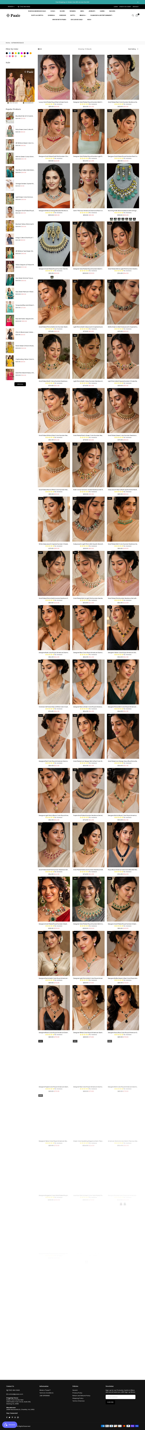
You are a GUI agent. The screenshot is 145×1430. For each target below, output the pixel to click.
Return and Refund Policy (81, 1396)
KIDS (89, 20)
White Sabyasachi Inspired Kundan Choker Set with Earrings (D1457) (54, 544)
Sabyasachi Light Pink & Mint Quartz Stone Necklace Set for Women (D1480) (88, 544)
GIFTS (72, 15)
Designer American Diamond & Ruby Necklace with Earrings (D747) (123, 1311)
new (109, 56)
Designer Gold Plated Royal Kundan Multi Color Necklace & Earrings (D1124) (88, 102)
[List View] (41, 49)
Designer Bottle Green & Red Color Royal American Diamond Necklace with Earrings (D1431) (123, 978)
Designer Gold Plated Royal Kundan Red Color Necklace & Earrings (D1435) (123, 156)
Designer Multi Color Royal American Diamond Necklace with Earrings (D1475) (54, 652)
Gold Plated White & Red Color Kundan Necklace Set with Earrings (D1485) (54, 435)
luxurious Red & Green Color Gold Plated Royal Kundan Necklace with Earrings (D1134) (88, 1195)
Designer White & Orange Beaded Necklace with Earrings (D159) (54, 211)
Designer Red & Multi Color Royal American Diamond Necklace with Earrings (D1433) (54, 978)
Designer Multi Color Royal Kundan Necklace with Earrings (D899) (123, 1253)
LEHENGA (51, 15)
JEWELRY (92, 11)
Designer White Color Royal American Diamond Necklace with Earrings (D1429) (88, 1032)
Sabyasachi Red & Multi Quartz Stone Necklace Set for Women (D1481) (123, 490)
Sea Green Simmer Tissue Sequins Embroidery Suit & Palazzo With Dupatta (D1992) (25, 278)
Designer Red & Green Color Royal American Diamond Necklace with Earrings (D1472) (88, 707)
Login (116, 7)
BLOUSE (112, 11)
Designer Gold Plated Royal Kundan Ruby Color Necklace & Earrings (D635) (54, 1370)
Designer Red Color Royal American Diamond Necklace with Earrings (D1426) (88, 1087)
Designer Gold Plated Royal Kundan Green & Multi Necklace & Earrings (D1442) (54, 924)
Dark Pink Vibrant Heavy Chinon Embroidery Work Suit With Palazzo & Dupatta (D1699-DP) (25, 373)
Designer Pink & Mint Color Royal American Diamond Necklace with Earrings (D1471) (123, 707)
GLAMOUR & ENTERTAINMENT (101, 15)
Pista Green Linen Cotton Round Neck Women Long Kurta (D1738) (25, 129)
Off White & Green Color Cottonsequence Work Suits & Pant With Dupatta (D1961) (25, 143)
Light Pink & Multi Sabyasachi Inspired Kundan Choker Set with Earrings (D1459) (88, 327)
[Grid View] (39, 49)
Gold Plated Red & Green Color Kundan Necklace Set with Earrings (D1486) (88, 435)
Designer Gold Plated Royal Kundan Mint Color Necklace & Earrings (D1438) (88, 924)
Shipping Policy (77, 1398)
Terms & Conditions (46, 1393)
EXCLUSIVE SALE (76, 20)
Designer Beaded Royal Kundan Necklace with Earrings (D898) (88, 1253)
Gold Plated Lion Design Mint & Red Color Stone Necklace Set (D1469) (88, 761)
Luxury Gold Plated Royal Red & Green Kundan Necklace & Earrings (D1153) (54, 102)
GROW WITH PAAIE (59, 20)
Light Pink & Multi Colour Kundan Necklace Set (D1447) (88, 381)
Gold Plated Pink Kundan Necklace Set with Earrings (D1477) (123, 598)
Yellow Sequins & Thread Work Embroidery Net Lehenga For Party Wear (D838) (25, 265)
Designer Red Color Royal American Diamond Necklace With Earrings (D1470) (54, 761)
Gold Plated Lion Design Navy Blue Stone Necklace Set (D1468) (123, 761)
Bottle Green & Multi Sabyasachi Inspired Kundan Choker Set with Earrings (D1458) (123, 327)
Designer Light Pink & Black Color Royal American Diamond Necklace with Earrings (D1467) (54, 815)
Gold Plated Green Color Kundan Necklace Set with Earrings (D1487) (123, 435)
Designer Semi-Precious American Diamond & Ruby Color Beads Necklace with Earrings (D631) (88, 1370)
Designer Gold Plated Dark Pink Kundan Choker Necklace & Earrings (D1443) (54, 156)
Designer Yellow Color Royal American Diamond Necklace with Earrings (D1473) (123, 652)
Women (72, 11)
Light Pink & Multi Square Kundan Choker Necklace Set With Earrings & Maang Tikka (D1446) (123, 381)
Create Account (125, 7)
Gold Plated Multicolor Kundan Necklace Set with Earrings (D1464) (88, 870)
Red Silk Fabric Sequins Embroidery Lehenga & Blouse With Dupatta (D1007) (25, 319)
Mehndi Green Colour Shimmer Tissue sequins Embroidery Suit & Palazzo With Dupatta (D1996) (25, 156)
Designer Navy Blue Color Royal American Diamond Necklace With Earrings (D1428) (123, 1032)
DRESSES (62, 15)
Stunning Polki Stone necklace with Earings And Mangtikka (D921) (123, 211)
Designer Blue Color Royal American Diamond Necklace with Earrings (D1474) (88, 652)
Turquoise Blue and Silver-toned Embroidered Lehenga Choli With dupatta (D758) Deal (25, 305)
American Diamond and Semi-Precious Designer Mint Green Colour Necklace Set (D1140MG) (123, 1141)
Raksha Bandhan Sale (37, 11)
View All (20, 384)
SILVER (62, 11)
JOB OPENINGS (44, 1396)
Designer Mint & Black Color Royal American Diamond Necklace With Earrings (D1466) (123, 815)
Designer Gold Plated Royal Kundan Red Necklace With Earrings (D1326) (25, 211)
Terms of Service (78, 1401)
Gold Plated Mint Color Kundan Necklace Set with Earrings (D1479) (123, 544)
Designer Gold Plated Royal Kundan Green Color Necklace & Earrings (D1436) (123, 924)
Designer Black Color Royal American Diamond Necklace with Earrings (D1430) (54, 1032)
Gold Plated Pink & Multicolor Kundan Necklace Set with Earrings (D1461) (54, 327)
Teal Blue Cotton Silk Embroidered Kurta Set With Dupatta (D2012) (25, 170)
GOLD (53, 11)
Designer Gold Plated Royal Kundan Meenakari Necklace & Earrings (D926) (88, 1311)
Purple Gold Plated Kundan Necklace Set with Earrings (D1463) (88, 815)
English (10, 6)
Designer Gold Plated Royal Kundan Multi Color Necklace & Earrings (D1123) (88, 269)
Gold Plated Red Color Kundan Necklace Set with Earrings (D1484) (123, 102)
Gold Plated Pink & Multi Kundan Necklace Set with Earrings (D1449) (54, 598)
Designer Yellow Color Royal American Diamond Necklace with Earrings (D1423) (54, 1141)
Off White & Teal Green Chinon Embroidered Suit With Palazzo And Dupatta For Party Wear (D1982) (25, 251)
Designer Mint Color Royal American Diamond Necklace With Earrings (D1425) (123, 1087)
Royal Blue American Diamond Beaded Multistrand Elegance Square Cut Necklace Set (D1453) (123, 870)
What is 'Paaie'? (45, 1390)
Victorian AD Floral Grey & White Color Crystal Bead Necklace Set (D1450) (54, 707)
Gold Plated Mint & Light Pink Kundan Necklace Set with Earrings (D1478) (88, 598)
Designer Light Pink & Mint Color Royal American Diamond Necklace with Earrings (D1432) (88, 978)
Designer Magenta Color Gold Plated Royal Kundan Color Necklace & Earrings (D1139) (54, 1195)
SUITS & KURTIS (37, 15)
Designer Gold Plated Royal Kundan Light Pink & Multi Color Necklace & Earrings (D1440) (88, 156)
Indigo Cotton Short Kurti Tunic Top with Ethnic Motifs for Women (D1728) (25, 238)
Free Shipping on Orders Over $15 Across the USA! (72, 2)
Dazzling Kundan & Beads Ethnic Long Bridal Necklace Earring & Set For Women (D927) (54, 1311)
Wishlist (136, 7)
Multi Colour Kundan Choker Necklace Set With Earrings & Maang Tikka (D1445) (88, 490)
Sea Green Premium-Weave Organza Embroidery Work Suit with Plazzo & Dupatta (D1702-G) (25, 292)
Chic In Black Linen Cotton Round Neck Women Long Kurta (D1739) (25, 332)
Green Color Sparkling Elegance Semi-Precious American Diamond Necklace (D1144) (88, 1141)
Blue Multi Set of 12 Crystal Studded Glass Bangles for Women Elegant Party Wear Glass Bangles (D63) (25, 116)
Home (8, 43)
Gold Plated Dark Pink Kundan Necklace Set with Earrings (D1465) (54, 870)
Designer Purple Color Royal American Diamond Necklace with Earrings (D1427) (54, 1087)
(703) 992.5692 (25, 7)
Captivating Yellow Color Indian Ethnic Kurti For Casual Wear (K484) (25, 359)
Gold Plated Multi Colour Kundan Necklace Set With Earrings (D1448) (54, 381)
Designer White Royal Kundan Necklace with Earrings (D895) (54, 1253)
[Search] (133, 15)
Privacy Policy (77, 1393)
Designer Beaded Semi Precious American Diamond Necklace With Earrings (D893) (123, 1195)
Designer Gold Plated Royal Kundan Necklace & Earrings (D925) (54, 269)
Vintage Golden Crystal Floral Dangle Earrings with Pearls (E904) (25, 183)
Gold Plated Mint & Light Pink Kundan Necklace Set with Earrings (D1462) (123, 269)
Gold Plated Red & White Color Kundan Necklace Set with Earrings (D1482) (54, 490)
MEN (82, 11)
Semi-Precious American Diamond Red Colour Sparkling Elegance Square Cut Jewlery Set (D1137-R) (88, 211)
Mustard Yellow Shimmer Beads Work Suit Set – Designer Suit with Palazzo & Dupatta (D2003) (25, 224)
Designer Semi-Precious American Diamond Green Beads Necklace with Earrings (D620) (123, 1370)
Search (75, 1390)
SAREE (102, 11)
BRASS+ (83, 15)
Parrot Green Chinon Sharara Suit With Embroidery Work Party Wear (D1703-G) (25, 346)
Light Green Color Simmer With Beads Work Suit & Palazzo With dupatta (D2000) (25, 197)
